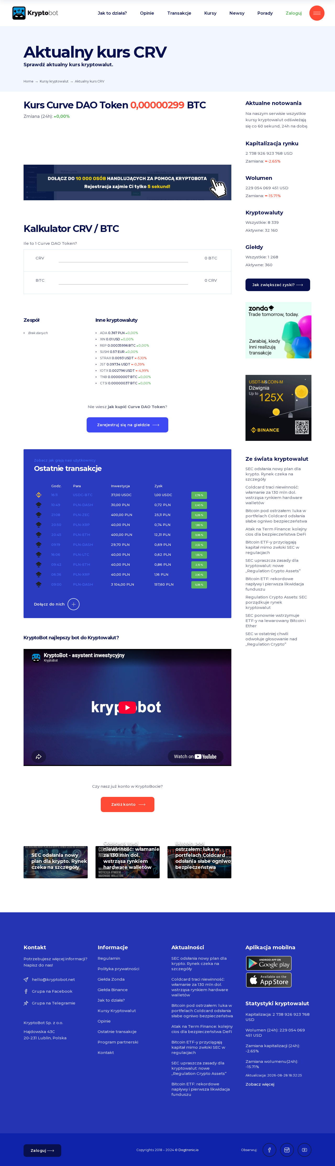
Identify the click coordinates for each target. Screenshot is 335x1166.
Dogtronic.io (188, 1150)
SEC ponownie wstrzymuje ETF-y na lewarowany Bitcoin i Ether (275, 620)
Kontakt (106, 1052)
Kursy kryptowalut (54, 81)
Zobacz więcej (259, 1084)
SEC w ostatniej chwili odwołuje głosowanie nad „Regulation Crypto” (271, 639)
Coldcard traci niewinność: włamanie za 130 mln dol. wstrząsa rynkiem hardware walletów (131, 855)
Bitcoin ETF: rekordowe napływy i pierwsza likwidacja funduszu (274, 584)
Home (29, 81)
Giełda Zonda (111, 979)
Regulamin (109, 958)
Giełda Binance (113, 989)
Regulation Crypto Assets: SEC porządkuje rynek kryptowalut (276, 602)
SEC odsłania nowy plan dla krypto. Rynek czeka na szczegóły (59, 861)
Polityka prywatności (118, 968)
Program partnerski (118, 1042)
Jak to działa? (111, 1000)
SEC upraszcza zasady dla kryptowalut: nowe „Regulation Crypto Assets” (273, 565)
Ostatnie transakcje (117, 1031)
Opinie (104, 1021)
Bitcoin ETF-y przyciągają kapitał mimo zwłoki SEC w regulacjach (272, 547)
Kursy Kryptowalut (117, 1010)
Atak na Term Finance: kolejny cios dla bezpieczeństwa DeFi (276, 531)
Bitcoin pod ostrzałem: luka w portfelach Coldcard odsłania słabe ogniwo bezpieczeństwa (203, 855)
